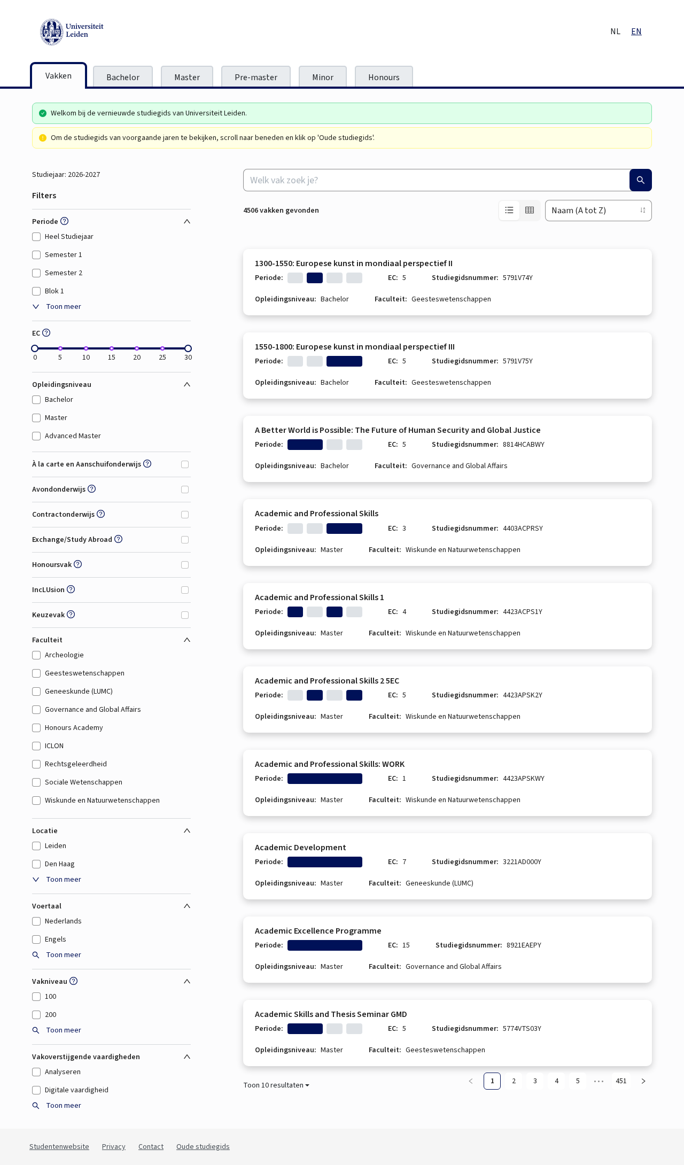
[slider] (34, 348)
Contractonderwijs (63, 514)
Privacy (114, 1146)
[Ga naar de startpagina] (120, 32)
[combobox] (447, 180)
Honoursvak (52, 565)
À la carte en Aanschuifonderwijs (86, 464)
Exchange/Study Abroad (72, 539)
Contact (151, 1146)
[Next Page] (643, 1081)
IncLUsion (48, 590)
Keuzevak (48, 615)
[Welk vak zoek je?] (640, 180)
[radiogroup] (519, 210)
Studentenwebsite (59, 1146)
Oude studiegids (203, 1146)
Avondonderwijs (59, 489)
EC (36, 333)
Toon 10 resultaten (273, 1085)
